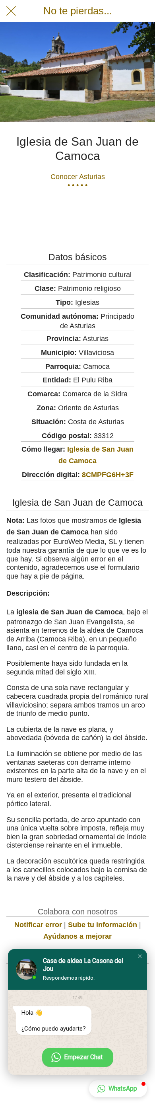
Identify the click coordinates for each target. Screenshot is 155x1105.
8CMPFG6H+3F (108, 475)
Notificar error (38, 925)
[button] (140, 956)
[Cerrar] (11, 11)
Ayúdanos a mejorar (77, 936)
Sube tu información (102, 925)
